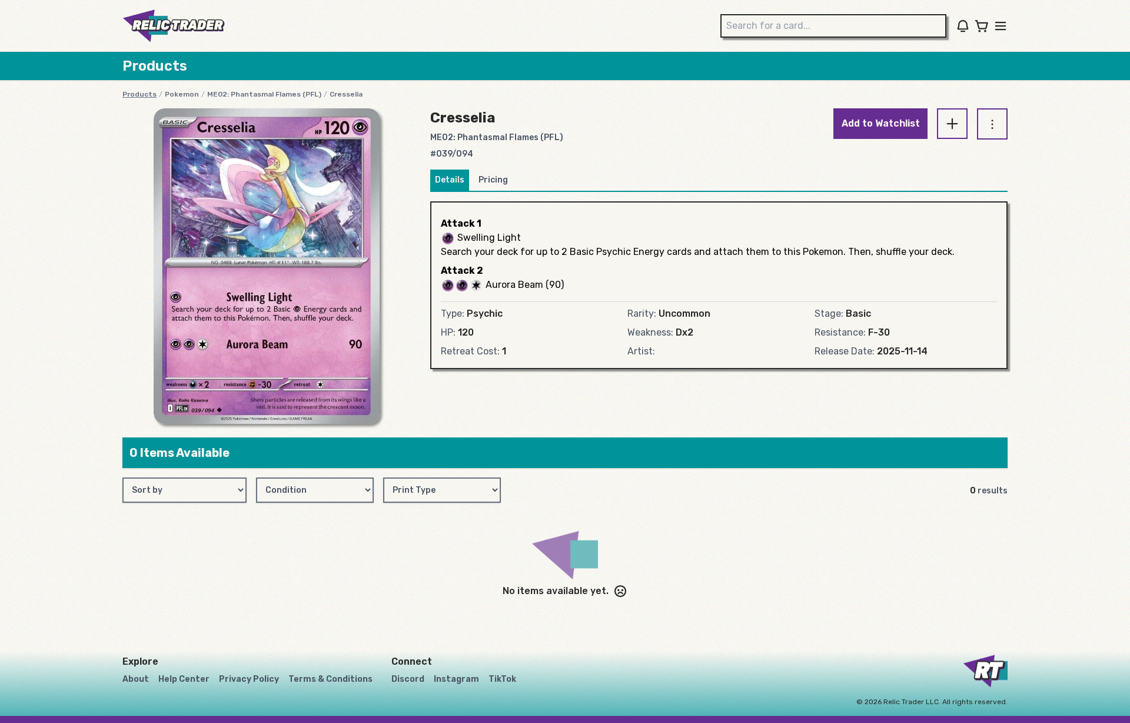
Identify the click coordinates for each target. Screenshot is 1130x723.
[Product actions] (992, 124)
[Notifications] (963, 26)
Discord (407, 679)
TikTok (502, 679)
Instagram (456, 679)
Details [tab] (449, 180)
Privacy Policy (249, 679)
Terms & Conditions (330, 679)
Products (139, 94)
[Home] (173, 25)
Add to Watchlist (881, 123)
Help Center (184, 679)
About (135, 679)
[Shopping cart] (982, 26)
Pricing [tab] (493, 180)
